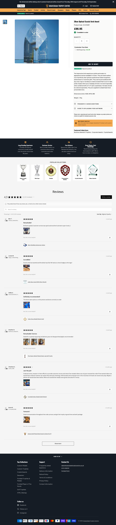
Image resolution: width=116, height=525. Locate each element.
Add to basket (93, 64)
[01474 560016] (94, 13)
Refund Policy (43, 474)
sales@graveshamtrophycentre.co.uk (72, 465)
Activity (43, 10)
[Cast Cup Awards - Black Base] (23, 173)
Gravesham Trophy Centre (91, 521)
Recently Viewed (94, 10)
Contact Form (65, 471)
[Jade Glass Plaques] (93, 172)
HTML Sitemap (22, 493)
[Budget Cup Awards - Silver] (37, 172)
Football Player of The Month (24, 485)
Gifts (80, 10)
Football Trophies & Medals (23, 480)
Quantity (77, 37)
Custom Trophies (22, 469)
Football (36, 10)
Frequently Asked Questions (45, 467)
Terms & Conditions (45, 477)
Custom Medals (22, 465)
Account (85, 6)
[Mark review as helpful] (110, 237)
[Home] (58, 6)
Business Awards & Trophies (82, 132)
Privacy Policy (43, 481)
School (85, 10)
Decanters (20, 475)
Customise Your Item (81, 47)
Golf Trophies (21, 489)
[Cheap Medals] (51, 172)
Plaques (74, 10)
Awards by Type (21, 10)
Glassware (60, 10)
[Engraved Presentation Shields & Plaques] (65, 173)
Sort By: (99, 214)
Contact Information (46, 484)
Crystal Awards (108, 132)
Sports (30, 10)
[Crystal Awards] (79, 172)
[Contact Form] (83, 13)
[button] (34, 197)
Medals (68, 10)
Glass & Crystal (51, 10)
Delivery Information (46, 471)
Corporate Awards (97, 132)
